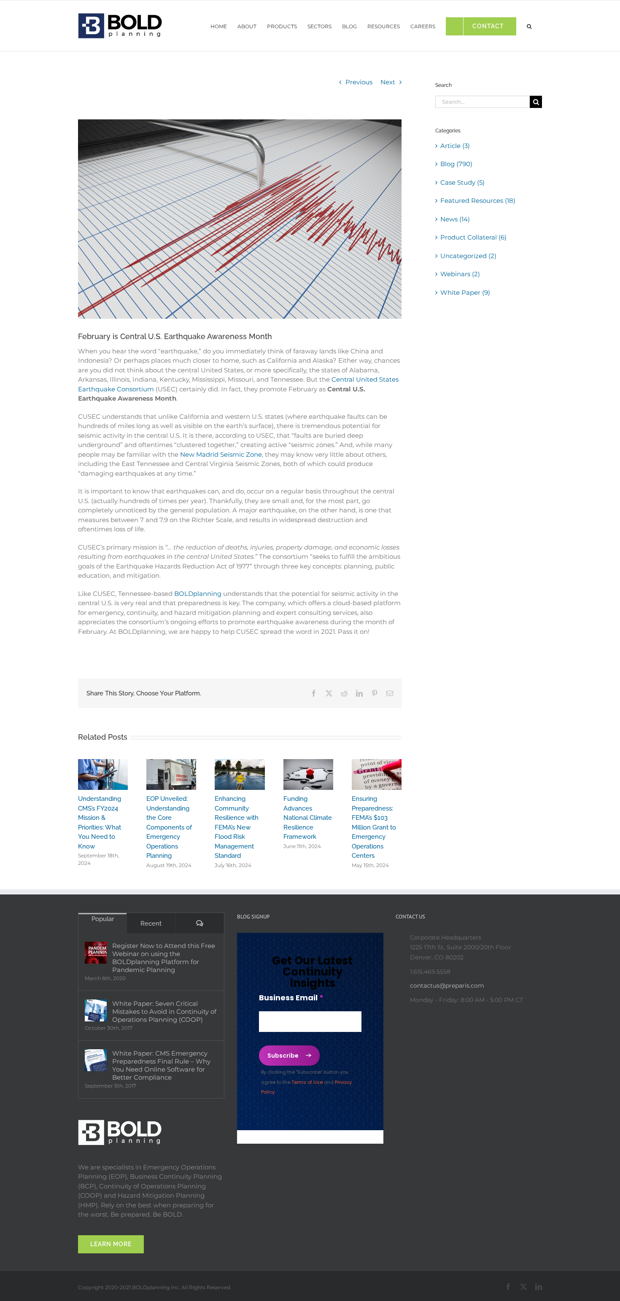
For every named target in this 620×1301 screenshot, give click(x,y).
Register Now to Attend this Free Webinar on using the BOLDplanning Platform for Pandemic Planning (163, 958)
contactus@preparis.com (447, 985)
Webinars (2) (460, 274)
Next (387, 82)
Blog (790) (456, 164)
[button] (529, 24)
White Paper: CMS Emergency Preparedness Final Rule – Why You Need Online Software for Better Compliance (161, 1065)
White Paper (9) (465, 292)
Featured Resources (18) (477, 201)
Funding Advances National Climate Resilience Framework (307, 817)
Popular (103, 919)
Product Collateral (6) (473, 237)
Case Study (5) (462, 182)
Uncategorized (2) (468, 256)
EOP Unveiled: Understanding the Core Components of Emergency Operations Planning (169, 827)
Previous (358, 82)
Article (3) (455, 146)
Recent (151, 923)
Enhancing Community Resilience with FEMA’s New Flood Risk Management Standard (237, 827)
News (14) (455, 219)
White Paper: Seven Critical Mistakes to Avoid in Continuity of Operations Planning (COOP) (164, 1011)
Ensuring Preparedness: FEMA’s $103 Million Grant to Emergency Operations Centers (374, 827)
